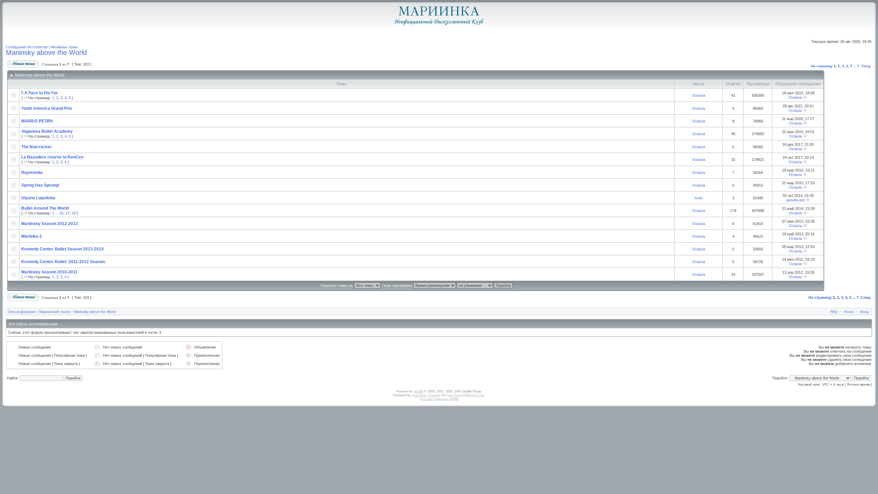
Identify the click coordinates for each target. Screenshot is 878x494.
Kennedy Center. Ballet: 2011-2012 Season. (63, 261)
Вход (865, 312)
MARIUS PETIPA (37, 121)
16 (61, 213)
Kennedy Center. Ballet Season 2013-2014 (62, 249)
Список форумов (21, 312)
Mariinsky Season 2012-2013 (49, 223)
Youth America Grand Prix (46, 108)
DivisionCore (475, 395)
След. (866, 66)
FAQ (833, 312)
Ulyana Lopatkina (38, 198)
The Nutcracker (36, 146)
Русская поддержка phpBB (439, 399)
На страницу (822, 66)
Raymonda (32, 172)
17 (68, 213)
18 (74, 213)
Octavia (698, 95)
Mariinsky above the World (46, 52)
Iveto (699, 198)
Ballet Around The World (45, 208)
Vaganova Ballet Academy (47, 131)
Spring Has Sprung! (40, 185)
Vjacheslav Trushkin (426, 395)
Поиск (849, 312)
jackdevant (795, 200)
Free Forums (456, 395)
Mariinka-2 (31, 236)
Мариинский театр (54, 312)
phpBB (418, 391)
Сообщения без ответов (27, 47)
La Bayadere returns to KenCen (52, 157)
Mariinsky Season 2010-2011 (49, 272)
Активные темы (64, 47)
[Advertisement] (846, 181)
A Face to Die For (41, 93)
